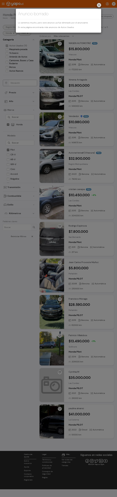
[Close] (99, 5)
